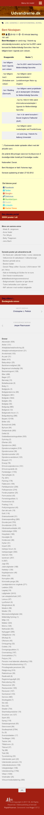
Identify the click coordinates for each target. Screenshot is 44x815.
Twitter (8, 190)
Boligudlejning (7, 415)
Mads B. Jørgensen (11, 229)
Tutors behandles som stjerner (15, 284)
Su (3, 732)
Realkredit (6, 676)
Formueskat (7, 495)
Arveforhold (6, 353)
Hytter (4, 543)
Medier (5, 611)
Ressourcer (7, 685)
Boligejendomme (9, 392)
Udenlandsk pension (10, 762)
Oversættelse (7, 655)
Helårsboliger (7, 531)
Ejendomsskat (8, 451)
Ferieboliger (7, 472)
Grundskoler (7, 525)
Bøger (4, 377)
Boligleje (5, 403)
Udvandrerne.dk (25, 13)
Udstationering (8, 770)
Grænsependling (9, 519)
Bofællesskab (7, 383)
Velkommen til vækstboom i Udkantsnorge (20, 257)
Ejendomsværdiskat (10, 457)
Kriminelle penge (9, 581)
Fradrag (5, 504)
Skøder (5, 708)
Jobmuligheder (8, 566)
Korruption (6, 578)
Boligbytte (6, 389)
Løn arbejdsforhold (9, 596)
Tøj (3, 750)
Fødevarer (6, 483)
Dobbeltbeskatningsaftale (12, 436)
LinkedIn (9, 205)
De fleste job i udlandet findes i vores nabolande (22, 254)
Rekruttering (7, 682)
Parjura (5, 658)
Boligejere (6, 395)
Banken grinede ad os (11, 260)
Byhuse (5, 427)
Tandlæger (6, 738)
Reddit (8, 202)
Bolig (4, 386)
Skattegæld (6, 699)
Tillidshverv (6, 744)
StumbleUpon (11, 199)
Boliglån (5, 400)
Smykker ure (7, 714)
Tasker (5, 741)
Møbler (5, 622)
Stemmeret (6, 726)
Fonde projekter (8, 492)
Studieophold (7, 729)
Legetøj (5, 590)
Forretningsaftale (9, 498)
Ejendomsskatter (9, 454)
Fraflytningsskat (8, 507)
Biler (4, 374)
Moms (4, 625)
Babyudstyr (6, 362)
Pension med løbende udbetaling (15, 661)
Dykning (5, 439)
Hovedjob (6, 537)
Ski (3, 702)
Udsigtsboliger (8, 768)
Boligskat (6, 409)
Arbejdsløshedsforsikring (12, 347)
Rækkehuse (7, 673)
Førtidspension (8, 486)
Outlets (5, 646)
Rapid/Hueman (10, 807)
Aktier (4, 344)
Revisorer (6, 691)
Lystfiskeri (6, 602)
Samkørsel (6, 694)
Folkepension (7, 489)
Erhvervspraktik (8, 469)
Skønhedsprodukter (10, 711)
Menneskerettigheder (10, 614)
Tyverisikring (7, 756)
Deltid (4, 433)
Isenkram (6, 557)
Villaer (4, 773)
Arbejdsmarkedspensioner (12, 350)
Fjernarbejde (7, 474)
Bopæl (4, 418)
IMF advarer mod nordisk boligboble (17, 287)
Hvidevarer (6, 540)
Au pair (5, 356)
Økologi (5, 637)
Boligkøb (5, 398)
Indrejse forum (8, 548)
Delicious (9, 196)
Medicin (5, 608)
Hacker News (11, 208)
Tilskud (5, 747)
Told (4, 753)
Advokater (6, 341)
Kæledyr (5, 569)
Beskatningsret (8, 371)
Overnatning (7, 652)
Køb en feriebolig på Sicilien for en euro (18, 272)
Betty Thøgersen (9, 238)
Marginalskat (7, 605)
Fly (3, 477)
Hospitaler (6, 534)
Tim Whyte (7, 235)
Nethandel (6, 628)
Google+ (9, 193)
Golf (4, 513)
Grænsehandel (8, 516)
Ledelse (5, 587)
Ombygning (7, 643)
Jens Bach (7, 241)
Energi (4, 463)
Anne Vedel (7, 232)
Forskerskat (7, 501)
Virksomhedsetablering (11, 779)
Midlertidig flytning (9, 617)
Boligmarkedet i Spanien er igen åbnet (18, 281)
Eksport (5, 460)
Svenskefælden (8, 735)
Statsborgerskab (9, 723)
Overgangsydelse (9, 649)
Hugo (32, 807)
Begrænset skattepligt (11, 368)
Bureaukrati (6, 424)
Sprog (4, 720)
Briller (4, 421)
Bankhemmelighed (9, 365)
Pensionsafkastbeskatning (12, 664)
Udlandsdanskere (9, 765)
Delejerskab (7, 430)
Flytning (5, 480)
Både (4, 359)
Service (5, 696)
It (2, 560)
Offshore (5, 640)
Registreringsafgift (9, 679)
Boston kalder (8, 263)
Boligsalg (6, 406)
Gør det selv (7, 510)
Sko (4, 705)
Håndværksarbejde (10, 528)
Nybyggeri (6, 631)
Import (4, 546)
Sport (4, 717)
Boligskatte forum (9, 412)
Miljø (4, 620)
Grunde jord (7, 522)
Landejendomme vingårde (12, 584)
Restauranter (7, 688)
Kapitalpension (8, 572)
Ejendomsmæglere (9, 448)
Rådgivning (6, 670)
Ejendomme (7, 445)
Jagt (4, 563)
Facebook (9, 187)
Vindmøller (6, 776)
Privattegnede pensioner (12, 667)
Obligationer (7, 634)
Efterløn (5, 442)
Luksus (5, 599)
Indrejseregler (7, 551)
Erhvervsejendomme (10, 466)
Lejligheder (6, 593)
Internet (5, 554)
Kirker (4, 575)
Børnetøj (5, 380)
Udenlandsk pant (9, 759)
